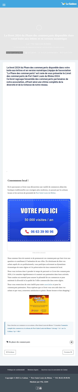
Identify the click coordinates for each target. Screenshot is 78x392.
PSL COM (44, 382)
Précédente (11, 352)
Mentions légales (33, 370)
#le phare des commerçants (19, 342)
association (48, 284)
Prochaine (67, 352)
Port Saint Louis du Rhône (41, 44)
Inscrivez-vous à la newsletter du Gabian (54, 370)
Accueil (27, 44)
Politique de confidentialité (16, 370)
